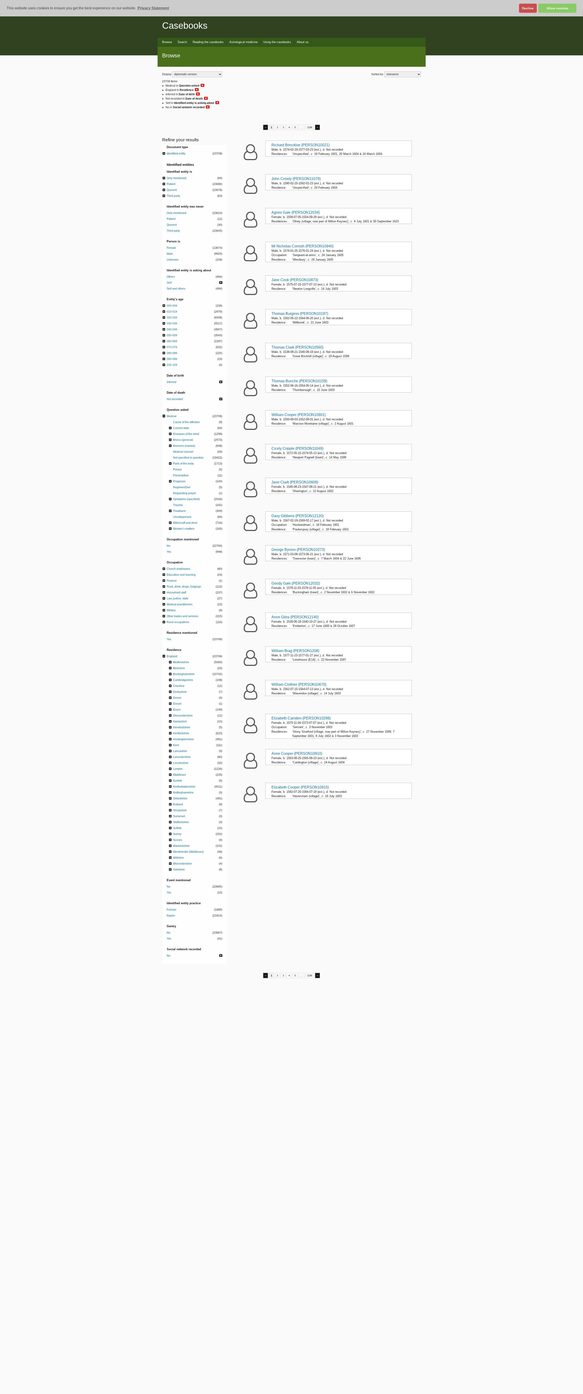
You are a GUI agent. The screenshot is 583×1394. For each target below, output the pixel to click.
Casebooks (184, 26)
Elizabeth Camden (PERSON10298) (301, 718)
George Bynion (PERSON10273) (298, 550)
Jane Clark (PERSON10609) (294, 482)
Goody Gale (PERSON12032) (295, 583)
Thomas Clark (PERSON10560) (297, 347)
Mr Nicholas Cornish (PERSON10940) (302, 246)
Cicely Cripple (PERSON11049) (297, 448)
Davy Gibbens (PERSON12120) (297, 516)
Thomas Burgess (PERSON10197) (299, 314)
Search (182, 42)
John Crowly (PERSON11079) (296, 179)
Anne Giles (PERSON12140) (295, 617)
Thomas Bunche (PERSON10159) (299, 381)
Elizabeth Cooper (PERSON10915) (300, 787)
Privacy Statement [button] (153, 8)
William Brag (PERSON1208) (295, 651)
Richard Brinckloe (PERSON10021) (300, 145)
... (301, 127)
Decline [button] (528, 8)
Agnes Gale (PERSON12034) (295, 212)
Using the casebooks (277, 42)
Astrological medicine (243, 42)
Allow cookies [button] (557, 8)
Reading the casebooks (208, 42)
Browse (167, 42)
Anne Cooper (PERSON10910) (296, 753)
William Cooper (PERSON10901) (298, 415)
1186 (309, 127)
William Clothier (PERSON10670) (298, 684)
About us (303, 42)
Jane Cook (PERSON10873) (294, 280)
